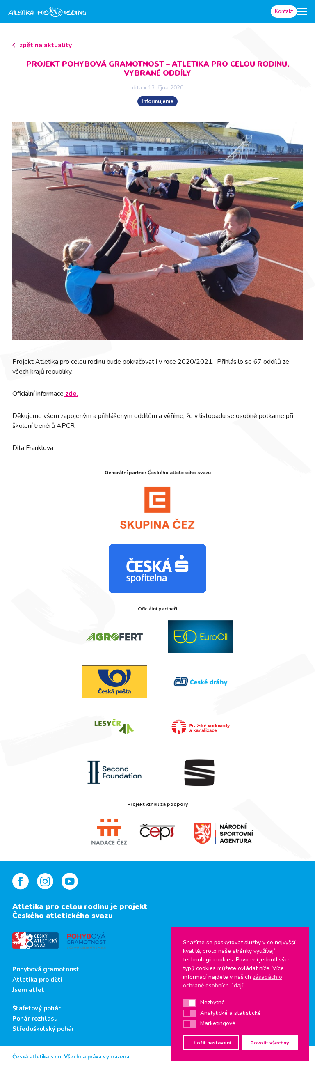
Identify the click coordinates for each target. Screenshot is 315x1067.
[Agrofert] (114, 636)
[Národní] (215, 832)
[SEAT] (201, 772)
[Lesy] (114, 727)
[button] (189, 1003)
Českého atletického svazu (62, 915)
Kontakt (284, 11)
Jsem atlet (28, 990)
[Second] (114, 772)
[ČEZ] (157, 508)
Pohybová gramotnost (45, 969)
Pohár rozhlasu (35, 1018)
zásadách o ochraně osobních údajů (232, 981)
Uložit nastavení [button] (211, 1042)
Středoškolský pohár (43, 1029)
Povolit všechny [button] (269, 1042)
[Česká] (157, 568)
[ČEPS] (157, 832)
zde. (71, 393)
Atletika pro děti (37, 979)
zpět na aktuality (45, 45)
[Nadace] (100, 832)
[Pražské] (201, 727)
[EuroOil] (201, 636)
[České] (201, 681)
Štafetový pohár (36, 1008)
